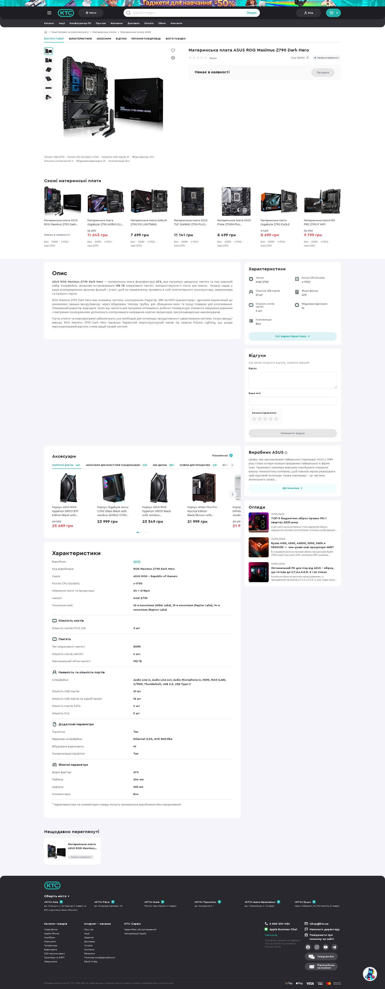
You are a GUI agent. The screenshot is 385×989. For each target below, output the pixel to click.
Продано (323, 72)
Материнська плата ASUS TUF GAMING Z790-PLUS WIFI (191, 222)
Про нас (101, 23)
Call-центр (271, 935)
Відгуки (121, 38)
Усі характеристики (291, 336)
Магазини (117, 23)
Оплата (148, 23)
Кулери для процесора (198, 465)
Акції (62, 23)
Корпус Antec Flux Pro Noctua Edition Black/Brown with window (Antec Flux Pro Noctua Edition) (203, 511)
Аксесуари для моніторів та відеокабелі (116, 465)
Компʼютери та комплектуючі (70, 32)
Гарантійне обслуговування (140, 929)
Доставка (133, 23)
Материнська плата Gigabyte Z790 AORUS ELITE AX (105, 222)
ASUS (136, 561)
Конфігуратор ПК (80, 23)
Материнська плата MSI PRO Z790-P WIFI (319, 222)
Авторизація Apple (135, 933)
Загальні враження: (264, 413)
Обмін (162, 23)
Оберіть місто (55, 896)
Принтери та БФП (54, 957)
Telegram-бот (325, 956)
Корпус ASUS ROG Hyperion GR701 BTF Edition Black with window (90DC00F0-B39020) (66, 511)
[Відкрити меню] (49, 13)
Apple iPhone (51, 933)
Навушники (50, 961)
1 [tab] (139, 532)
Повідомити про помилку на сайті (322, 937)
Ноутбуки (49, 937)
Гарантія (89, 937)
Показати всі (220, 455)
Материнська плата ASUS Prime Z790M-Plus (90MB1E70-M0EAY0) (234, 222)
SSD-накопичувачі (54, 953)
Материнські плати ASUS (136, 32)
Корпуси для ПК (66, 465)
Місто (92, 13)
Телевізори (50, 945)
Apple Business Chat (283, 929)
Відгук (253, 368)
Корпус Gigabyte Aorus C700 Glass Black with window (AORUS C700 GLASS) (113, 511)
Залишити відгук (293, 433)
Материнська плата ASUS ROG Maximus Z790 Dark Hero (188, 32)
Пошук (251, 12)
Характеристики (80, 38)
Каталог (49, 23)
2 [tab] (145, 532)
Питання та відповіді (146, 38)
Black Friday (90, 961)
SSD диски (163, 465)
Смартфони (51, 929)
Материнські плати (105, 32)
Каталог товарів (55, 923)
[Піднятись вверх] (355, 974)
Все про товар (54, 38)
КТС (45, 32)
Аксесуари (104, 38)
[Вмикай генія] (192, 3)
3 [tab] (148, 532)
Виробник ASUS (266, 452)
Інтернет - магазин (97, 923)
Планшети (50, 941)
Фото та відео (175, 38)
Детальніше (290, 488)
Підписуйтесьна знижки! (326, 966)
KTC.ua (66, 13)
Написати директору (325, 929)
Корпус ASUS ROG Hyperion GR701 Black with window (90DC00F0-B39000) (156, 511)
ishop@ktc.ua (319, 923)
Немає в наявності (328, 58)
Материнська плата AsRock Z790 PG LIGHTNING (149, 222)
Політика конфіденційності (99, 957)
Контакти (176, 23)
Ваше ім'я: (255, 393)
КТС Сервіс (132, 923)
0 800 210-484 (280, 923)
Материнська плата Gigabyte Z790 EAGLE (275, 222)
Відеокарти (50, 949)
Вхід (310, 13)
